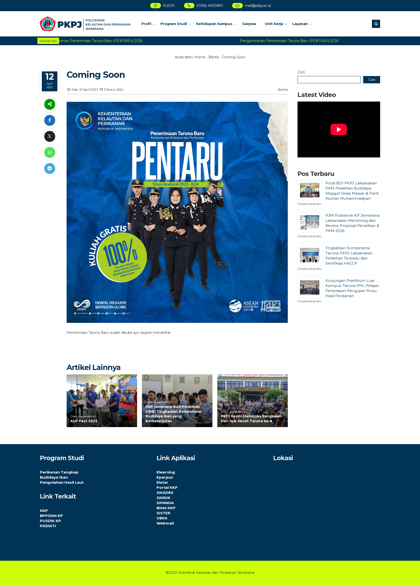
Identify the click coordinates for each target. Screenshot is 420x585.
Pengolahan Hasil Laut (62, 482)
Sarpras (249, 24)
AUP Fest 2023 (83, 421)
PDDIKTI (48, 526)
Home (199, 57)
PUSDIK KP (50, 520)
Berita (214, 57)
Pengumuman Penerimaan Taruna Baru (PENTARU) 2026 (280, 41)
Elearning (166, 472)
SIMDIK (163, 497)
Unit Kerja (274, 24)
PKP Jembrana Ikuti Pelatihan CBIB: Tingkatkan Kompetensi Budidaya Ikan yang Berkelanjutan (173, 413)
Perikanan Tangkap (59, 472)
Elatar (162, 482)
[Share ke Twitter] (49, 136)
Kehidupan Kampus (214, 24)
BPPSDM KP (51, 515)
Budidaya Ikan (54, 477)
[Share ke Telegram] (49, 168)
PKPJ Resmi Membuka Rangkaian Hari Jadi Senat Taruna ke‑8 (251, 418)
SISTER (163, 513)
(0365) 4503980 (210, 5)
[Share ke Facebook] (49, 120)
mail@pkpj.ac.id (258, 5)
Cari (301, 72)
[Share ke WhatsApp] (49, 152)
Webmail (165, 523)
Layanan (300, 24)
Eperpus (165, 477)
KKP (44, 510)
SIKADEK (165, 492)
